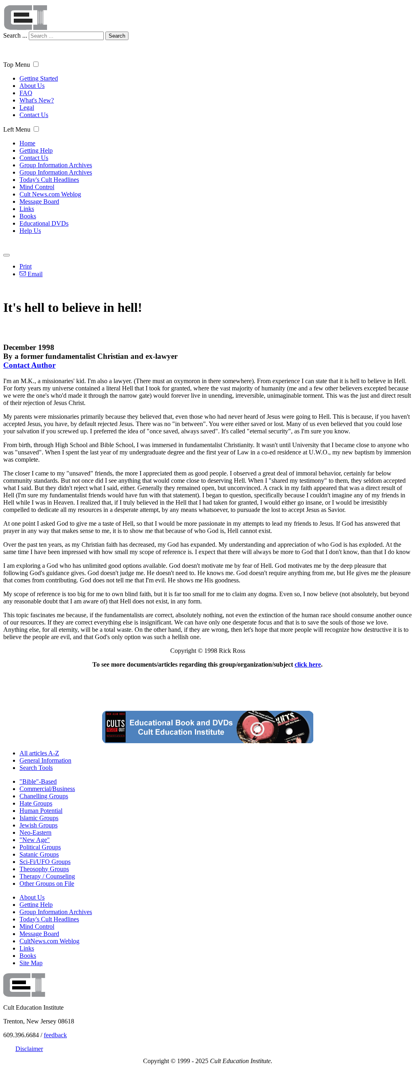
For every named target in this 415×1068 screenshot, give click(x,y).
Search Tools (36, 767)
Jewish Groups (38, 825)
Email (34, 274)
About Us (32, 85)
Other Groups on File (46, 883)
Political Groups (40, 847)
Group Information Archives (55, 165)
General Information (45, 760)
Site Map (31, 962)
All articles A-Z (39, 753)
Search (117, 36)
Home (27, 143)
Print (25, 266)
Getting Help (36, 150)
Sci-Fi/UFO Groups (45, 861)
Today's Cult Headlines (49, 179)
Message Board (39, 201)
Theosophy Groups (44, 868)
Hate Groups (35, 803)
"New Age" (34, 839)
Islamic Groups (38, 817)
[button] (36, 64)
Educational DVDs (43, 223)
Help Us (30, 230)
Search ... (15, 35)
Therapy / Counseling (47, 876)
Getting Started (38, 78)
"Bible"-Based (38, 781)
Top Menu (16, 64)
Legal (26, 107)
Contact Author (29, 365)
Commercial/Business (47, 788)
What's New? (36, 100)
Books (27, 216)
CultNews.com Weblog (49, 941)
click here (308, 664)
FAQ (25, 93)
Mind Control (36, 186)
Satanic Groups (39, 854)
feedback (55, 1035)
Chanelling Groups (43, 796)
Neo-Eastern (35, 832)
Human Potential (40, 810)
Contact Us (33, 114)
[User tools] (6, 255)
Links (26, 208)
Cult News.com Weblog (50, 194)
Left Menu (16, 129)
